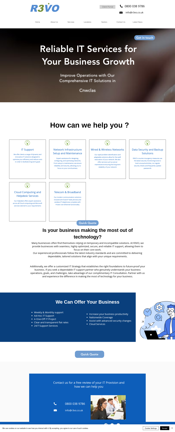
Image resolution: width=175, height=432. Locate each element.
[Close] (172, 428)
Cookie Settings (151, 428)
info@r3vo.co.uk (134, 12)
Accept (164, 428)
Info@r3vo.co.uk (74, 410)
